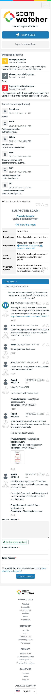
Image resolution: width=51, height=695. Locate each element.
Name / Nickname (10, 547)
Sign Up (26, 630)
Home (5, 201)
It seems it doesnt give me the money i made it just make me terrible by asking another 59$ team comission (24, 69)
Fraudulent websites (20, 201)
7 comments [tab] (10, 281)
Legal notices (25, 610)
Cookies (25, 613)
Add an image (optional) (16, 542)
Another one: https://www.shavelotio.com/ (13, 147)
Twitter (25, 676)
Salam (5, 116)
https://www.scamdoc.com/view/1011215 (29, 316)
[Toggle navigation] (45, 5)
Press (25, 617)
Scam (4, 81)
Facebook (25, 673)
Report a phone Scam (25, 44)
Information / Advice (25, 657)
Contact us (25, 620)
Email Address (9, 558)
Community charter (25, 640)
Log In (25, 633)
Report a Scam (28, 35)
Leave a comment (10, 519)
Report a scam (25, 653)
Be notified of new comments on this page (24, 569)
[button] (47, 204)
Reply (13, 320)
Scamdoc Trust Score (29, 246)
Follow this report (27, 224)
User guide (25, 607)
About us (25, 604)
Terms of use (25, 637)
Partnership (25, 643)
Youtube (25, 680)
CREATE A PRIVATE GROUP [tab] (16, 286)
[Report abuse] (47, 303)
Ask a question (25, 660)
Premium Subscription (25, 663)
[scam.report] (42, 204)
